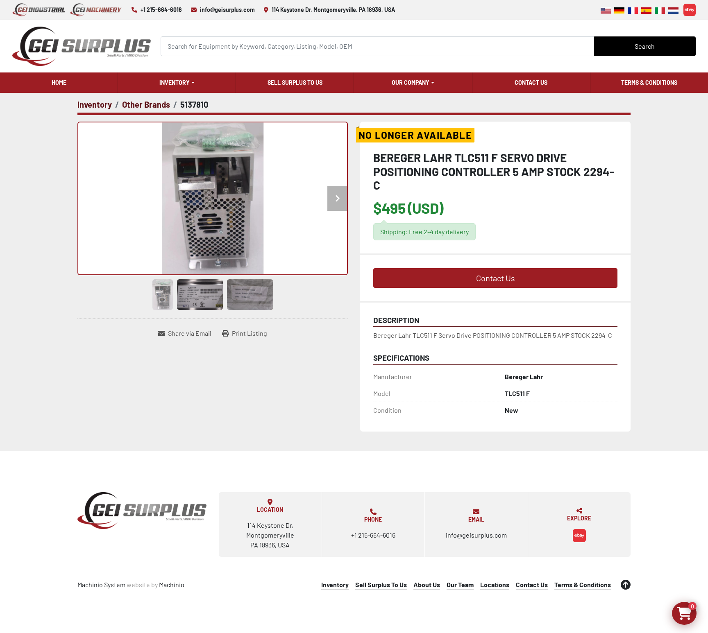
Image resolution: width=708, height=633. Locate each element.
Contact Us (531, 82)
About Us (426, 584)
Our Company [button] (410, 82)
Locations (494, 584)
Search (645, 46)
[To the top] (626, 584)
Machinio (171, 584)
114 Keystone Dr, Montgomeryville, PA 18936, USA (333, 9)
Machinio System (101, 584)
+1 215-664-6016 (161, 9)
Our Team (460, 584)
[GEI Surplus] (141, 510)
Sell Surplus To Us (295, 82)
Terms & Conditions (649, 82)
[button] (177, 82)
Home (59, 82)
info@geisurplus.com (227, 9)
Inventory (174, 82)
